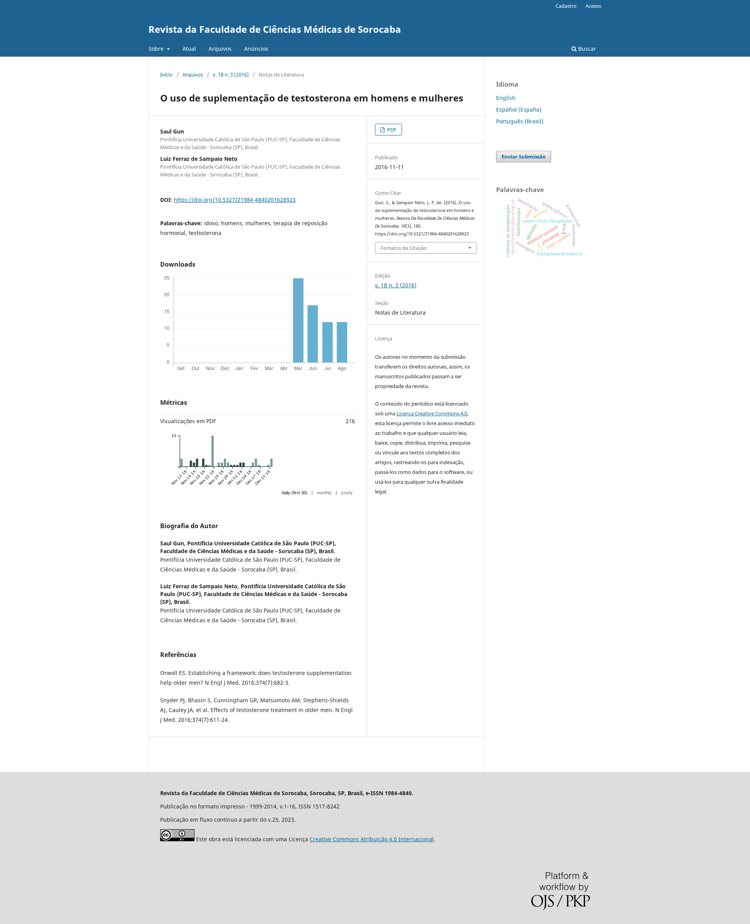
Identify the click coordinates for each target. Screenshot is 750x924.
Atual (189, 48)
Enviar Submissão (524, 156)
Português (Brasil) (519, 121)
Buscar (586, 48)
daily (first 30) (294, 492)
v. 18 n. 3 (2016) (231, 74)
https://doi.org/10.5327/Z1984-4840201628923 (235, 199)
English (506, 97)
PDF (391, 129)
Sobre (156, 48)
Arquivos (220, 48)
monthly (324, 492)
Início (166, 74)
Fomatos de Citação (403, 247)
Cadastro (566, 5)
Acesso (594, 5)
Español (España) (518, 109)
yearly (347, 492)
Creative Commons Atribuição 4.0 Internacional (372, 839)
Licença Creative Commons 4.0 (431, 413)
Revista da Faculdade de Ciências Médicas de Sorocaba (274, 29)
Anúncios (256, 48)
